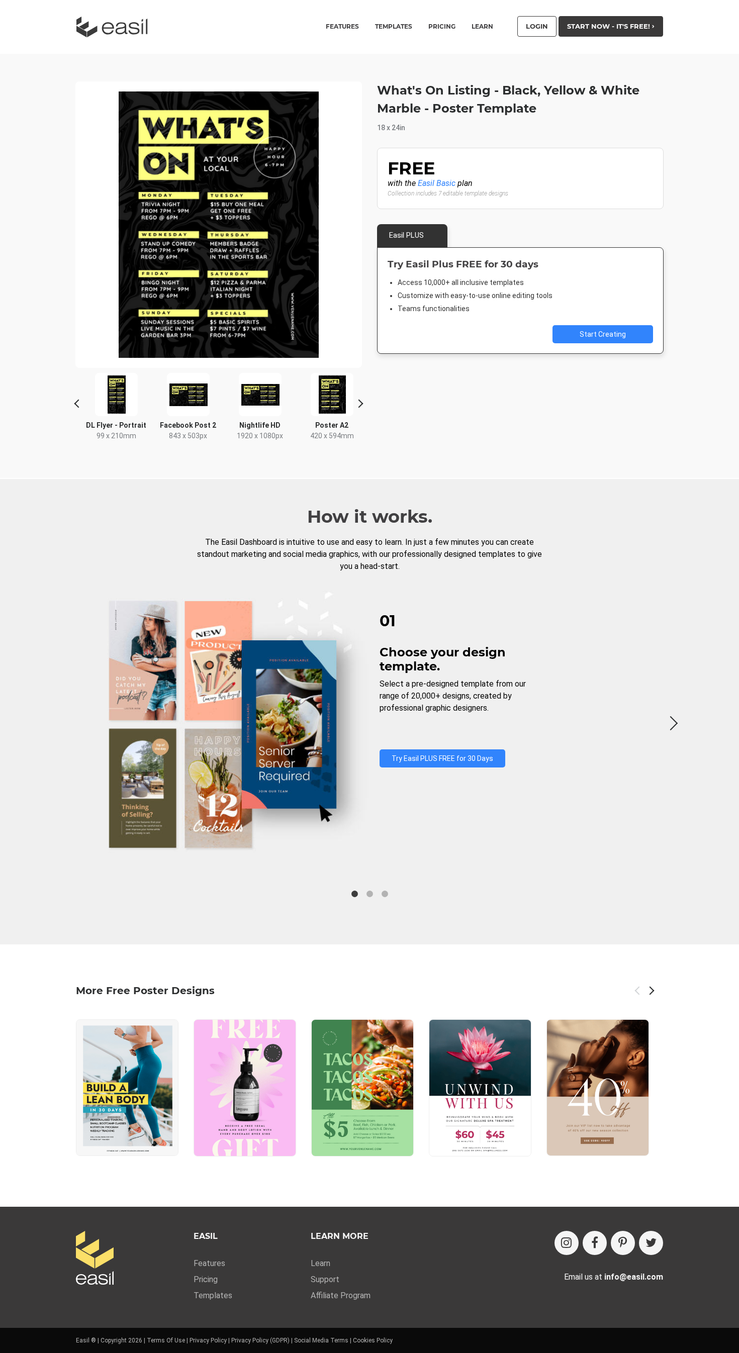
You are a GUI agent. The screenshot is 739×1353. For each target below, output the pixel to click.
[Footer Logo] (95, 1259)
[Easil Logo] (115, 27)
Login (537, 26)
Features (209, 1263)
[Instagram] (567, 1243)
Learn (482, 26)
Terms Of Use (166, 1340)
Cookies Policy (373, 1340)
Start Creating (603, 334)
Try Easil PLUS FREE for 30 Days (442, 758)
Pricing (441, 26)
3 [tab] (385, 894)
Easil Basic (436, 183)
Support (325, 1279)
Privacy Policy (208, 1340)
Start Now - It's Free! (609, 26)
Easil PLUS (406, 235)
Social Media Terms (321, 1340)
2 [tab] (369, 894)
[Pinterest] (623, 1243)
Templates (213, 1295)
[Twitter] (651, 1243)
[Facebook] (595, 1243)
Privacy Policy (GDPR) (260, 1340)
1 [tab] (354, 894)
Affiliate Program (341, 1295)
